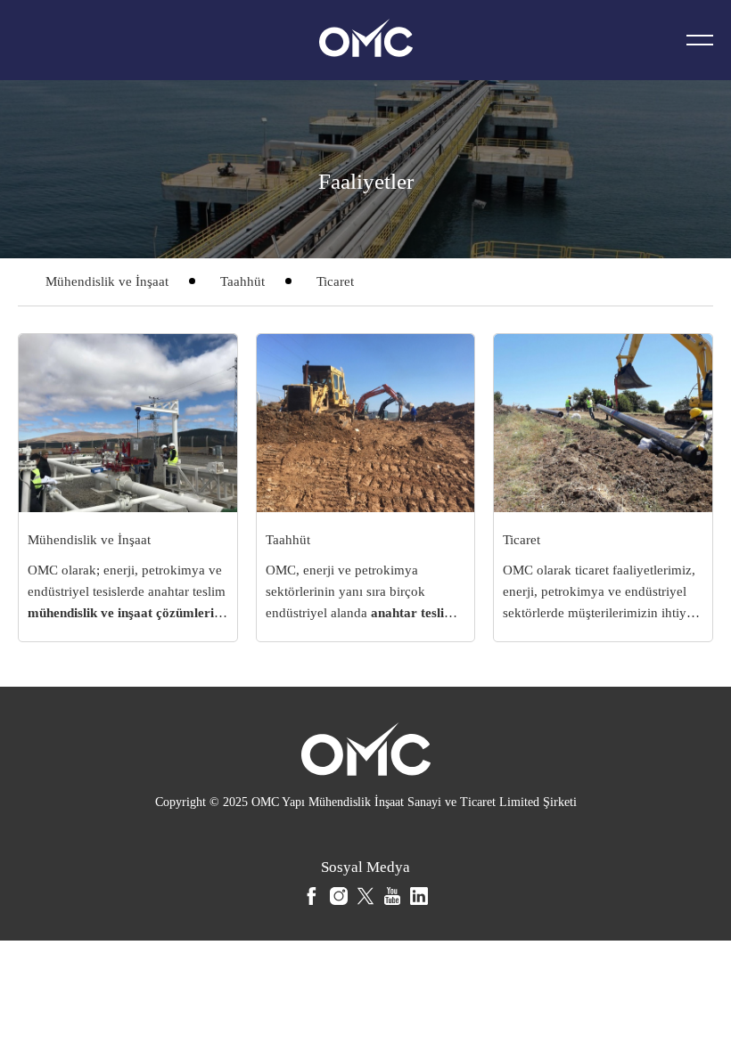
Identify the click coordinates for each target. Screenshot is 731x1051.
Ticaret (335, 281)
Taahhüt (242, 281)
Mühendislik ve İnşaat (106, 281)
